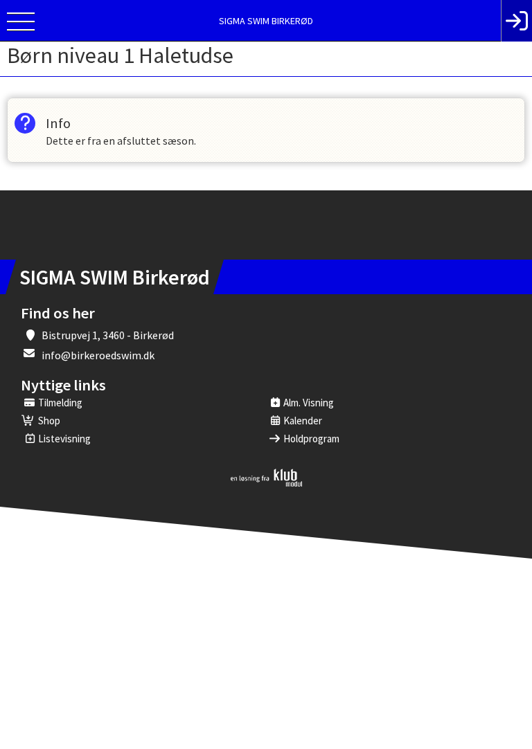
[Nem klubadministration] (266, 484)
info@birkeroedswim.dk (98, 355)
